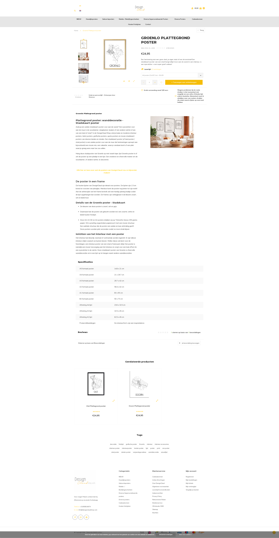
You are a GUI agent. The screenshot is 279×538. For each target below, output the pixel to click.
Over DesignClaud (158, 483)
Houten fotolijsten (134, 24)
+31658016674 (85, 506)
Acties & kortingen (158, 480)
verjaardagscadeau (139, 452)
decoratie (113, 444)
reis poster (165, 448)
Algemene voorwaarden (160, 486)
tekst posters (87, 136)
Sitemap (155, 509)
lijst (147, 448)
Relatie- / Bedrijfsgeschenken (129, 19)
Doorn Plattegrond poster (139, 406)
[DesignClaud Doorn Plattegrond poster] (139, 384)
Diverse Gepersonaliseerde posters (156, 19)
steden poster (126, 452)
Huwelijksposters (92, 19)
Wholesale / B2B (158, 506)
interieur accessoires (162, 444)
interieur (149, 444)
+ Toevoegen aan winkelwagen (183, 82)
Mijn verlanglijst (191, 486)
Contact (148, 24)
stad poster (115, 452)
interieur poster (114, 448)
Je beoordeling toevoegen (190, 343)
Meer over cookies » (185, 534)
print (158, 448)
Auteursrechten (157, 493)
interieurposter (127, 448)
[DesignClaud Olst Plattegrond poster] (96, 384)
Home (76, 30)
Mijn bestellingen (191, 480)
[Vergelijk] (80, 6)
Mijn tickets (189, 483)
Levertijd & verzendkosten (161, 490)
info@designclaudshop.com (88, 510)
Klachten (155, 513)
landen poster (139, 448)
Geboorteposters (108, 19)
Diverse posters (180, 19)
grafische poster (131, 444)
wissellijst (164, 452)
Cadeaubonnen (197, 19)
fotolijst (121, 444)
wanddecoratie (153, 452)
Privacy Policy (157, 496)
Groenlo (142, 444)
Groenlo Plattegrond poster (92, 30)
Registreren (190, 477)
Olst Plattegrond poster (96, 406)
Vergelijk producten (192, 490)
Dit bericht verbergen (165, 534)
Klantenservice (157, 503)
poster (152, 448)
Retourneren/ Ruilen (159, 499)
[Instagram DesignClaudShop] (80, 517)
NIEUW (79, 19)
